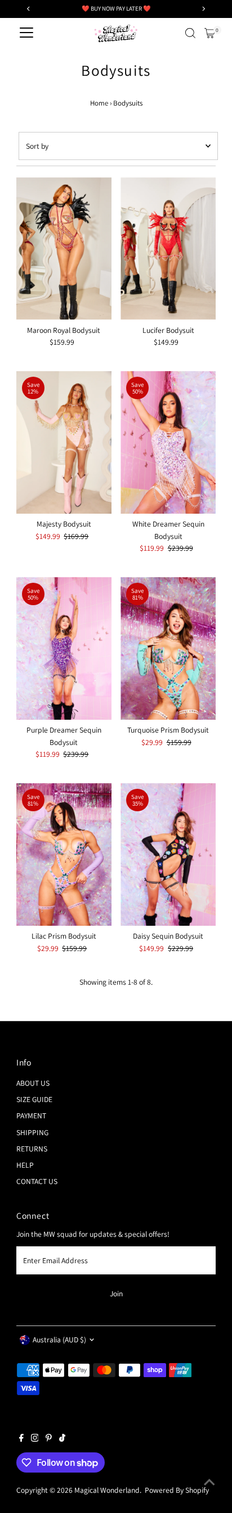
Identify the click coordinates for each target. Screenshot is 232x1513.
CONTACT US (36, 1181)
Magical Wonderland (107, 1490)
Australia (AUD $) (59, 1339)
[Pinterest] (49, 1438)
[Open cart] (210, 33)
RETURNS (31, 1149)
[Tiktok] (62, 1438)
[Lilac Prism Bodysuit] (63, 854)
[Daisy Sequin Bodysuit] (168, 854)
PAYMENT (31, 1115)
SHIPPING (32, 1132)
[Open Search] (190, 33)
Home (99, 103)
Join (116, 1293)
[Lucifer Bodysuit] (168, 248)
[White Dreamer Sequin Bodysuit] (168, 442)
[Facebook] (21, 1438)
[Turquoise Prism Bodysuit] (168, 648)
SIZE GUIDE (34, 1099)
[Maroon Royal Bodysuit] (63, 248)
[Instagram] (35, 1438)
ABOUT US (33, 1083)
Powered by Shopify (177, 1490)
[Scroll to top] (209, 1482)
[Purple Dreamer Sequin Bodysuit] (63, 648)
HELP (25, 1165)
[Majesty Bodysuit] (63, 442)
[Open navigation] (26, 33)
